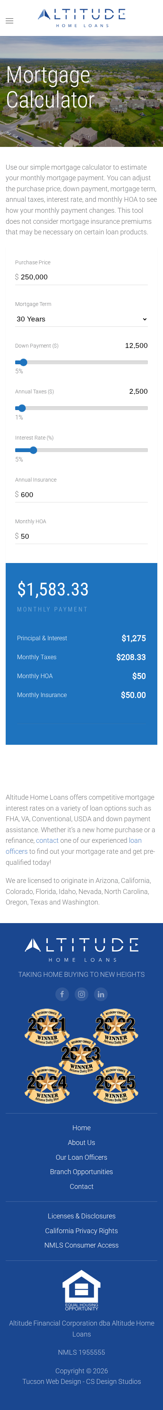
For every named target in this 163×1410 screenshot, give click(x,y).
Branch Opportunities (81, 1172)
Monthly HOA (30, 521)
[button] (9, 21)
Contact (82, 1186)
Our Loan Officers (81, 1157)
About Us (81, 1142)
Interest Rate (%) (34, 438)
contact (47, 840)
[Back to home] (82, 18)
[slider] (23, 362)
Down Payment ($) (37, 346)
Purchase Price (32, 262)
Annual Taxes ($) (34, 391)
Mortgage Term (33, 304)
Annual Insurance (35, 480)
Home (81, 1128)
